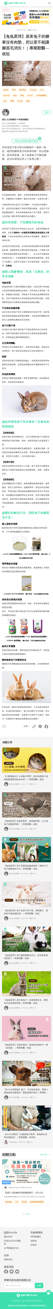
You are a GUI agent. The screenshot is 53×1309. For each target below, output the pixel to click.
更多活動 (43, 1155)
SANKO (8, 594)
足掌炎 (6, 90)
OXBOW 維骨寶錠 (14, 640)
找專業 (33, 1245)
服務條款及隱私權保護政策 (18, 1306)
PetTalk (30, 95)
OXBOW (6, 95)
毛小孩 (20, 101)
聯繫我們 (8, 1259)
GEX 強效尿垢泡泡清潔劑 (36, 637)
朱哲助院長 (13, 1142)
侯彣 (15, 95)
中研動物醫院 (41, 95)
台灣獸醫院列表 (11, 1248)
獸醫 (12, 101)
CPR (16, 1202)
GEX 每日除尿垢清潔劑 (16, 637)
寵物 (28, 101)
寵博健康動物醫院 (37, 1202)
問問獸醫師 (35, 1237)
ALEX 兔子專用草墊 (32, 554)
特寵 (22, 95)
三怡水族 (33, 90)
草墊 (14, 90)
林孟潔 (24, 1202)
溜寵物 (33, 1241)
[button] (23, 1213)
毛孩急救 (8, 1202)
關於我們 (8, 1237)
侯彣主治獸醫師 (14, 784)
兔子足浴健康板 (18, 594)
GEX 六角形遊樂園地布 (13, 554)
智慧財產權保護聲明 (37, 1306)
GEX (42, 90)
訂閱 (39, 1285)
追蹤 (47, 112)
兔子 (5, 101)
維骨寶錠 (22, 90)
